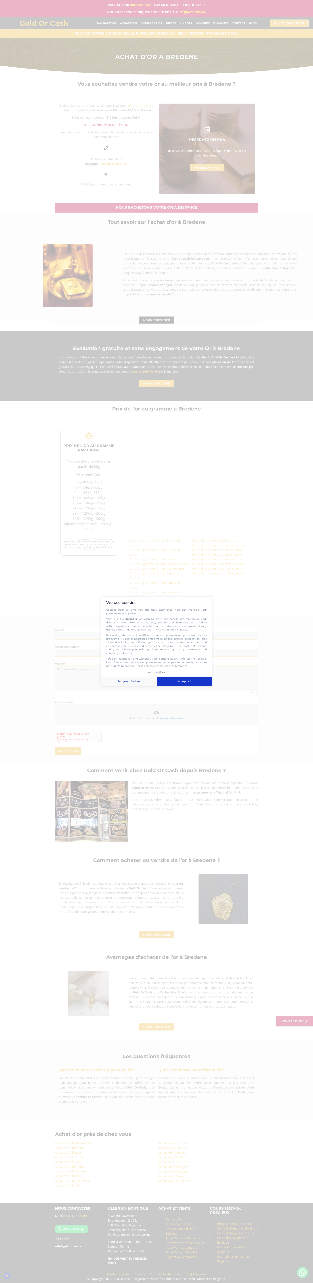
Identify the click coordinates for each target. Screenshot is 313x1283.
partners (131, 619)
